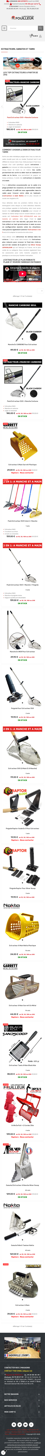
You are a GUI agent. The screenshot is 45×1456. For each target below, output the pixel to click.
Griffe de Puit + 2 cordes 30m (22, 1125)
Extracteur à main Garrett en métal (22, 1006)
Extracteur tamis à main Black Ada (22, 1065)
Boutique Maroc (17, 1432)
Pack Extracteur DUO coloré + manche (22, 521)
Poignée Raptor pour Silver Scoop (22, 888)
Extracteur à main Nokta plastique (22, 946)
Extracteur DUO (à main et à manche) (22, 768)
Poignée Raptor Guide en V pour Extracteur (22, 829)
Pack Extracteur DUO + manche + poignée (22, 585)
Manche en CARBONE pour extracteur (22, 344)
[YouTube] (25, 1424)
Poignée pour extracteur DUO (22, 708)
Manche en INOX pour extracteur (22, 652)
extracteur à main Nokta (13, 196)
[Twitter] (19, 1424)
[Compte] (40, 36)
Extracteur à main (22, 1305)
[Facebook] (14, 1424)
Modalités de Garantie (17, 1434)
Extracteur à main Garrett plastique (22, 465)
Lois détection (11, 1429)
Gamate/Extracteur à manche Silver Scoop (22, 1185)
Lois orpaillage (22, 1429)
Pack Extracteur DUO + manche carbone (22, 117)
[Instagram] (31, 1424)
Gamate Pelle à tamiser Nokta (22, 1245)
